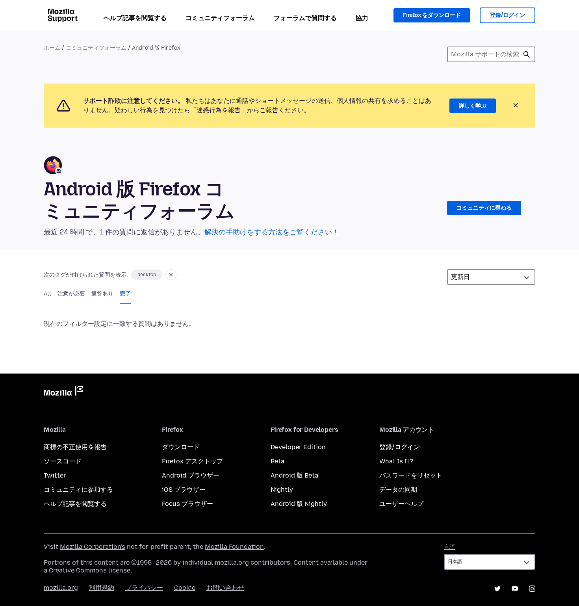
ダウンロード (181, 447)
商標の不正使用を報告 (75, 447)
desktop (146, 274)
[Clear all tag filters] (170, 274)
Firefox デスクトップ (192, 461)
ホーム (52, 48)
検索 (526, 54)
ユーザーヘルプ (401, 503)
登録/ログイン (507, 15)
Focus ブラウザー (187, 503)
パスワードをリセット (410, 475)
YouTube (515, 589)
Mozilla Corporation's (92, 546)
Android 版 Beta (294, 475)
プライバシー (144, 587)
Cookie (184, 587)
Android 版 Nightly (299, 503)
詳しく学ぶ (472, 105)
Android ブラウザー (190, 475)
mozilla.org (61, 587)
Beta (277, 461)
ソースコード (63, 461)
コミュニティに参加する (78, 489)
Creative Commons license (89, 570)
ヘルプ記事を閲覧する (135, 18)
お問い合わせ (225, 587)
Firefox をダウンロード (432, 15)
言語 (449, 547)
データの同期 (398, 489)
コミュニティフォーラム (220, 18)
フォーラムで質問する (305, 18)
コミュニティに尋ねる (484, 207)
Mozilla (63, 392)
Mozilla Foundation (234, 546)
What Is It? (396, 461)
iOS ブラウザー (184, 489)
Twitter (55, 475)
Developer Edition (298, 447)
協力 (362, 18)
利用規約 (101, 587)
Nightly (282, 489)
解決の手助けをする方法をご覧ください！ (271, 232)
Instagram (532, 589)
